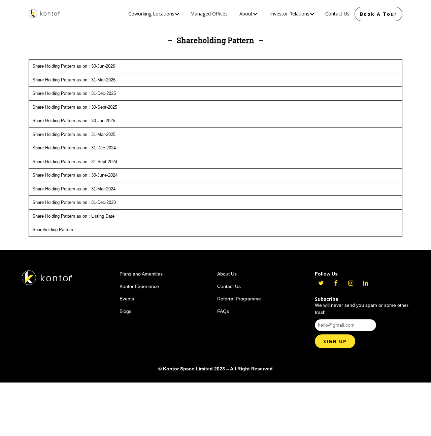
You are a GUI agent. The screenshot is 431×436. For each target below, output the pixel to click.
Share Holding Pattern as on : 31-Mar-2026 (73, 79)
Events (127, 298)
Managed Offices (209, 13)
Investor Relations (290, 13)
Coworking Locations (152, 13)
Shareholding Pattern (52, 229)
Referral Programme (239, 298)
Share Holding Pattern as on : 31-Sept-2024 (74, 161)
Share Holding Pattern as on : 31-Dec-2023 (74, 202)
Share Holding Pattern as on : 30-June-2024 (75, 175)
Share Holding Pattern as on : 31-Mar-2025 (73, 134)
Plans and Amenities (141, 274)
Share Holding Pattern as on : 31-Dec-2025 (74, 93)
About (246, 13)
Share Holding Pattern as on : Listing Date (73, 216)
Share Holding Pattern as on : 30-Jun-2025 (73, 120)
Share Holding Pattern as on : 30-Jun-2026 (73, 66)
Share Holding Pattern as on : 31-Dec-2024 (74, 147)
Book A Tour (378, 14)
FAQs (223, 311)
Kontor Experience (139, 286)
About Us (227, 274)
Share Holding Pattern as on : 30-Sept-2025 (74, 107)
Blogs (125, 311)
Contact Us (337, 13)
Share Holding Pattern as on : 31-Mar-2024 (73, 188)
